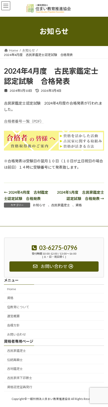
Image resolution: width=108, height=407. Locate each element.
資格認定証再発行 (19, 387)
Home (11, 289)
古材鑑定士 (15, 369)
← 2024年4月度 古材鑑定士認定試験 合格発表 (26, 195)
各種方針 (13, 325)
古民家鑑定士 (60, 205)
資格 (78, 205)
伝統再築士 (15, 360)
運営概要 (13, 316)
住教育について (18, 307)
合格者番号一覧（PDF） (24, 121)
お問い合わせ (16, 334)
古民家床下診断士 (19, 378)
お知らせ (39, 205)
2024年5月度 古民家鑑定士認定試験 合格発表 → (80, 195)
